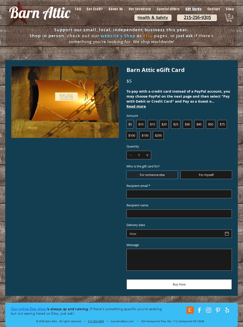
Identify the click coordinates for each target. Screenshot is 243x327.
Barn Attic (39, 12)
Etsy (148, 36)
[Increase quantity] (148, 155)
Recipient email (138, 186)
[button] (229, 18)
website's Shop (118, 36)
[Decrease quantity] (130, 155)
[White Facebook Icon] (199, 310)
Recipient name (137, 205)
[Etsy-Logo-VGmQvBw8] (190, 310)
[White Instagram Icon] (208, 310)
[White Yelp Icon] (227, 310)
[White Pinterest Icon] (217, 310)
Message (132, 245)
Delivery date (135, 225)
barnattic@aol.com (122, 321)
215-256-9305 (96, 321)
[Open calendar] (227, 234)
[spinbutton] (139, 155)
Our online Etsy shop (28, 309)
